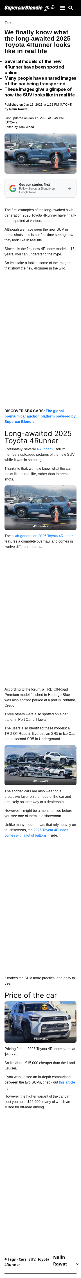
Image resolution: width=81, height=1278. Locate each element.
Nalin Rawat (60, 1260)
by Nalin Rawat (15, 109)
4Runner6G (46, 449)
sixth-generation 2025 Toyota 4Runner (42, 536)
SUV (32, 1259)
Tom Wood (26, 127)
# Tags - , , (27, 1262)
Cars (7, 22)
